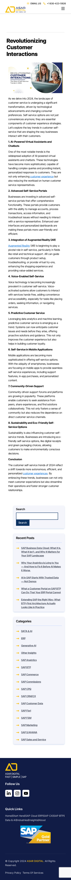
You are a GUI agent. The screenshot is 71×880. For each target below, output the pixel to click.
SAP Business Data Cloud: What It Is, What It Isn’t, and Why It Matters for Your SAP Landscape (41, 551)
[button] (35, 9)
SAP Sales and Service (33, 739)
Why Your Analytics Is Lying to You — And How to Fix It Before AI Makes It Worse (41, 566)
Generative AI (28, 645)
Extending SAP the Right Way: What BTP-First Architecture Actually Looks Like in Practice (40, 603)
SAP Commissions (31, 681)
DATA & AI (26, 631)
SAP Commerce (30, 674)
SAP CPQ (26, 688)
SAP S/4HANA (29, 732)
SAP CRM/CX (28, 696)
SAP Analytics (29, 659)
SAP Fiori (26, 710)
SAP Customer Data (32, 703)
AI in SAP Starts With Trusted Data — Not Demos (40, 579)
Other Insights (28, 652)
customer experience (42, 176)
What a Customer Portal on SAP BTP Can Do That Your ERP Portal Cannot (41, 590)
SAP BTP (26, 667)
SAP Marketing (29, 725)
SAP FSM (26, 717)
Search (20, 509)
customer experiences (35, 473)
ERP (23, 638)
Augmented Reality (19, 245)
